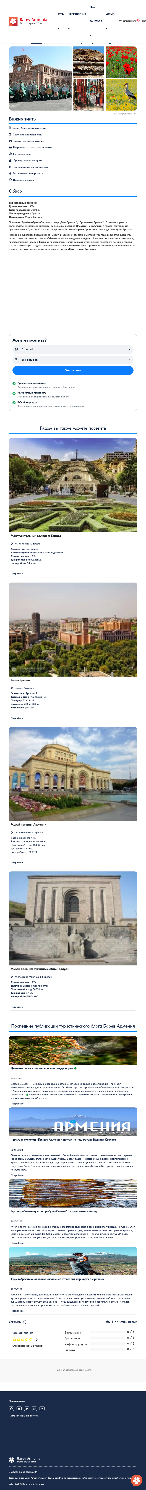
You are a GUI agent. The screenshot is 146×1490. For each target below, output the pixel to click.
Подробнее (17, 1103)
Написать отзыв (124, 1322)
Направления (77, 14)
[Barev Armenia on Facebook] (11, 1409)
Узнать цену (73, 370)
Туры (61, 14)
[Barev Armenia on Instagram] (34, 1409)
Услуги (110, 14)
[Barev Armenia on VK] (42, 1409)
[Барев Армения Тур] (28, 21)
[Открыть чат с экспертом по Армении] (137, 1481)
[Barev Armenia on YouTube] (19, 1409)
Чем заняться (96, 14)
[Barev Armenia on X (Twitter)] (26, 1409)
